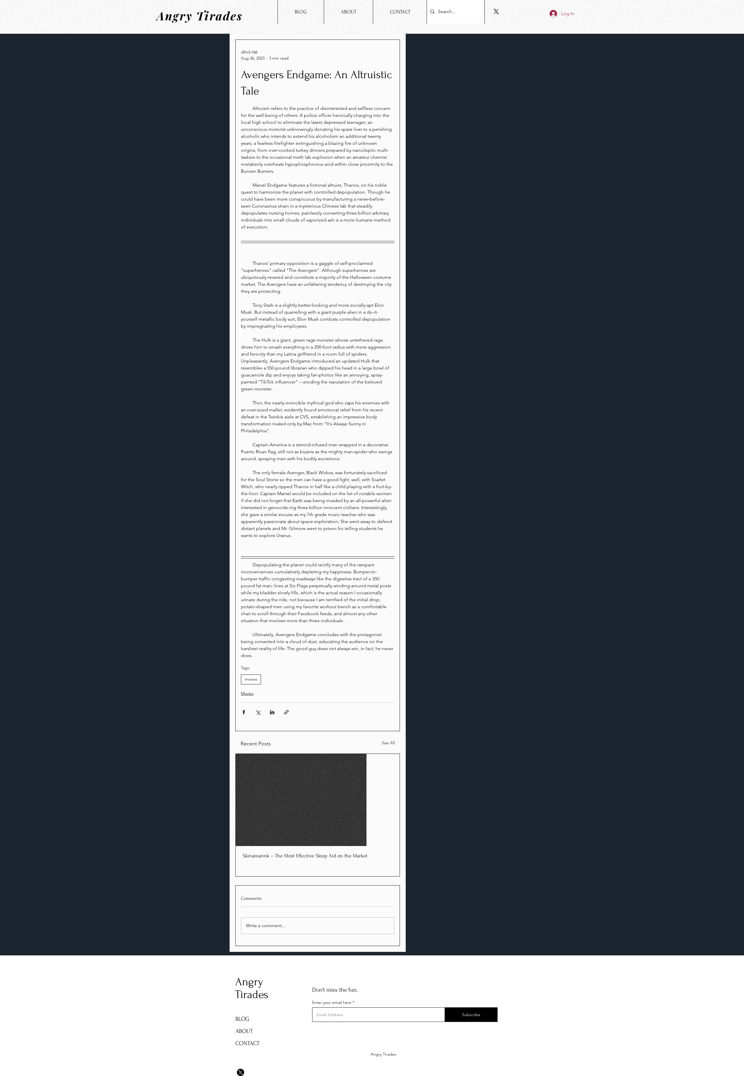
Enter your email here (331, 1002)
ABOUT (244, 1031)
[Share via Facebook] (243, 712)
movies (251, 679)
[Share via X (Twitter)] (258, 712)
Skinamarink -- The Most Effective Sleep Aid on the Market (305, 856)
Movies (247, 693)
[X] (496, 11)
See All (388, 742)
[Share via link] (286, 712)
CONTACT (247, 1043)
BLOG (242, 1019)
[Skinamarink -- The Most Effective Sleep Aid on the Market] (318, 800)
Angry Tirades (251, 988)
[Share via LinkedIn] (272, 712)
